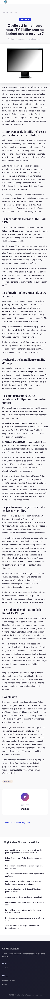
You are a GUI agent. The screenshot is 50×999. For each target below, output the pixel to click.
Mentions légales (8, 980)
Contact (5, 984)
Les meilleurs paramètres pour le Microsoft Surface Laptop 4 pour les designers (23, 882)
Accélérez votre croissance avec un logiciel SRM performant (24, 874)
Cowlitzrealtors (11, 948)
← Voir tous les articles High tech (16, 822)
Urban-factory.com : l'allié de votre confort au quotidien (23, 859)
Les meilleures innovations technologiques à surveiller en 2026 (23, 911)
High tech (13, 13)
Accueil (5, 13)
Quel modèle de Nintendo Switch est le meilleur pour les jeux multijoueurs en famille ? (24, 851)
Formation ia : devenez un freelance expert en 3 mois (24, 903)
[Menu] (45, 2)
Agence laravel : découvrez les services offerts (23, 897)
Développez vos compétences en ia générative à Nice (24, 919)
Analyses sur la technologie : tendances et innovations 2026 (22, 926)
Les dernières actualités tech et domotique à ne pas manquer (24, 867)
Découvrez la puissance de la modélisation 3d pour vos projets (23, 890)
